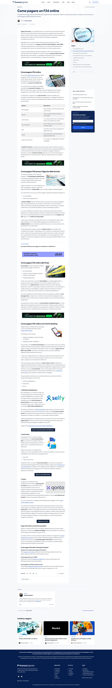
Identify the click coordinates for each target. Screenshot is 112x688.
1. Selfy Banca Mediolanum (78, 57)
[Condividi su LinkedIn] (30, 573)
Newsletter (95, 2)
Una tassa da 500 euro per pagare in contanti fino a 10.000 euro (38, 246)
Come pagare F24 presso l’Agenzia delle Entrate (83, 51)
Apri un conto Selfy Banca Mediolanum (43, 430)
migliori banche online (32, 75)
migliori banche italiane (26, 330)
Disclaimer (85, 668)
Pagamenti (19, 7)
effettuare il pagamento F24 (35, 566)
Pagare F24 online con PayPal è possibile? (81, 64)
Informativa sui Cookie (87, 673)
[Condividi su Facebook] (33, 573)
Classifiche (57, 670)
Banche (56, 673)
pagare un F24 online (29, 552)
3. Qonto (75, 62)
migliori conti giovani (40, 409)
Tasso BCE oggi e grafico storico (80, 94)
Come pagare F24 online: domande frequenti (82, 66)
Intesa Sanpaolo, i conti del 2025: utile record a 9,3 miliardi (83, 98)
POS (63, 2)
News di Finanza (25, 579)
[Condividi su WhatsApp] (36, 573)
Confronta (57, 671)
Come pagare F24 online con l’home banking (82, 55)
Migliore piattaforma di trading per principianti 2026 (80, 107)
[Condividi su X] (27, 573)
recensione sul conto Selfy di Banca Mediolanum (40, 426)
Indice (73, 46)
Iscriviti (83, 127)
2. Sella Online (76, 60)
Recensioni (57, 668)
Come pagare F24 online (78, 48)
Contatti (71, 671)
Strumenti (57, 678)
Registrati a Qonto (43, 521)
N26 (26, 372)
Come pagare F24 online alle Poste (80, 53)
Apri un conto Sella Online (43, 474)
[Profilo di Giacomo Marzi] (20, 604)
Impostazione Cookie (87, 677)
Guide (73, 2)
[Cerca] (89, 2)
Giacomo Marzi (28, 20)
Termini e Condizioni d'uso (88, 675)
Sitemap (71, 675)
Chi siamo (71, 668)
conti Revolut (58, 370)
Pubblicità (71, 673)
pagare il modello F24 (39, 559)
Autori (70, 670)
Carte (48, 2)
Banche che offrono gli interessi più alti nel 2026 (82, 102)
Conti (43, 2)
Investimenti (56, 2)
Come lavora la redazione (87, 610)
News (68, 2)
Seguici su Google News (24, 680)
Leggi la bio (38, 601)
